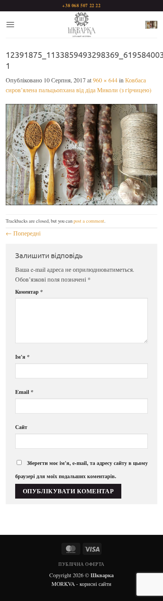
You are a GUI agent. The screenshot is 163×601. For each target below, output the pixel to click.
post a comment (89, 220)
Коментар (29, 292)
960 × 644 (105, 80)
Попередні (23, 233)
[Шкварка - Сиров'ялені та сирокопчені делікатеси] (81, 24)
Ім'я (22, 357)
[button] (10, 24)
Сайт (21, 427)
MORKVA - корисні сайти (81, 583)
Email (24, 392)
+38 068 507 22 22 (81, 5)
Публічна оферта (81, 564)
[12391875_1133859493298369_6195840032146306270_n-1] (81, 153)
